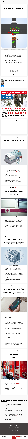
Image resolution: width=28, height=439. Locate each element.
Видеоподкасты (17, 427)
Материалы (13, 427)
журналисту (15, 171)
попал (12, 224)
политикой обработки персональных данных (15, 436)
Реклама (9, 427)
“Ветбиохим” (17, 415)
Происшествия (15, 285)
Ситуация (15, 137)
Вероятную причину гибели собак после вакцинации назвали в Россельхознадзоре (11, 124)
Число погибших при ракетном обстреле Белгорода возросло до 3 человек (10, 128)
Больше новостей (14, 74)
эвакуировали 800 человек (9, 392)
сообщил (20, 220)
